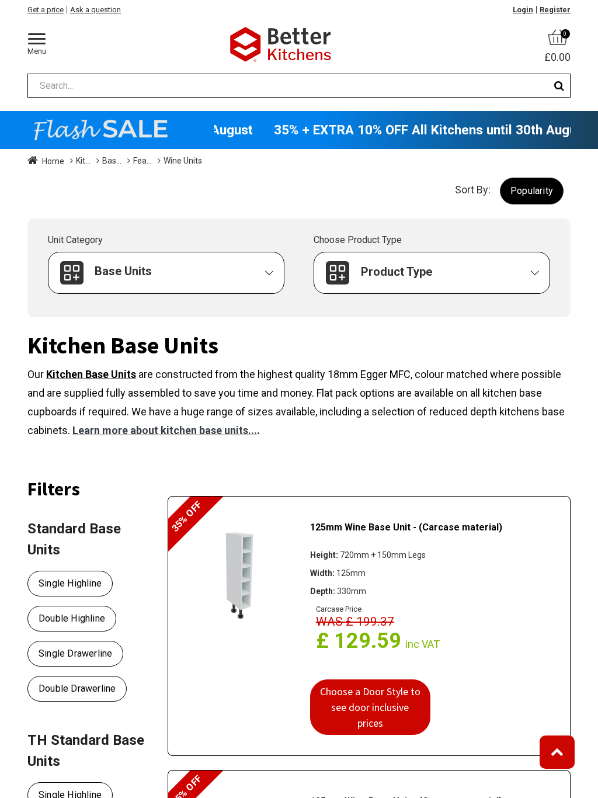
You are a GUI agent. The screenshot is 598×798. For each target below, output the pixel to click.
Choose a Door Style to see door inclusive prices (370, 707)
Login (523, 9)
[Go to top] (557, 752)
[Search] (559, 85)
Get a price (45, 9)
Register (555, 9)
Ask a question (95, 9)
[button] (532, 191)
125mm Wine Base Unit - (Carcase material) (406, 527)
